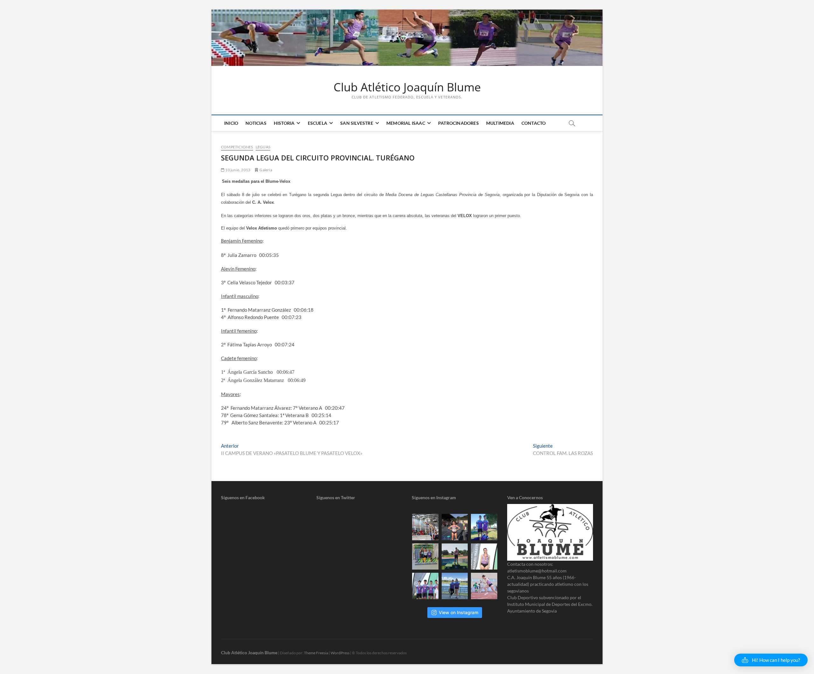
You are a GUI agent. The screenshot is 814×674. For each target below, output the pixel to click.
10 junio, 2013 (237, 169)
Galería (265, 169)
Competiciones (237, 147)
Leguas (263, 147)
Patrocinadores (458, 123)
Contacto (533, 123)
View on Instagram (458, 612)
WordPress (340, 652)
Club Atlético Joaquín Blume (407, 87)
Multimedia (500, 123)
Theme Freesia (316, 652)
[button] (771, 660)
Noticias (255, 123)
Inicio (231, 123)
